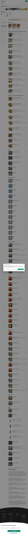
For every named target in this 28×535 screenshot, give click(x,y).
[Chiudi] (26, 525)
